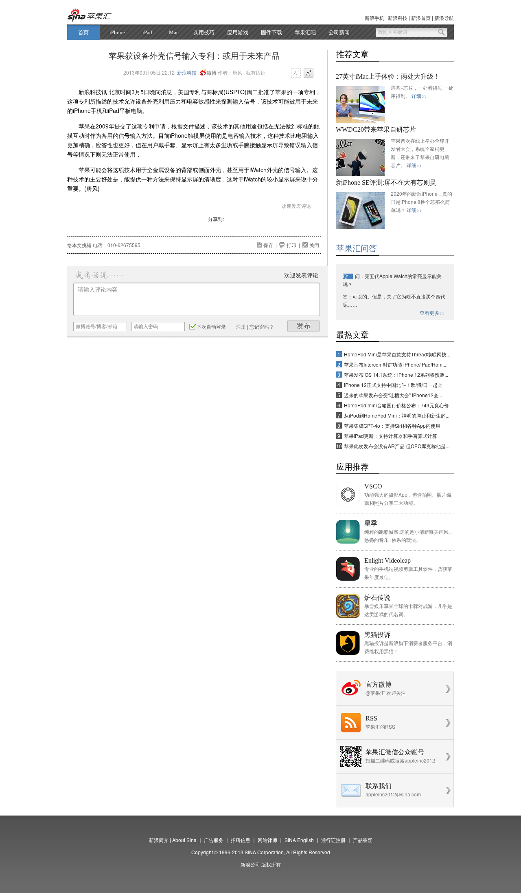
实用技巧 (204, 32)
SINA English (299, 839)
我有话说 (255, 72)
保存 (268, 244)
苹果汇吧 (305, 32)
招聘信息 (240, 839)
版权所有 (271, 864)
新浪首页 (421, 17)
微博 (212, 72)
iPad (147, 32)
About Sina (184, 839)
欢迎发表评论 (296, 205)
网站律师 (267, 839)
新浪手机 (374, 17)
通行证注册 (333, 839)
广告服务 (213, 839)
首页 (83, 32)
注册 (241, 326)
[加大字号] (308, 73)
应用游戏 (237, 32)
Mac (174, 32)
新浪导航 (444, 17)
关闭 (314, 244)
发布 (303, 326)
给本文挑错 (79, 244)
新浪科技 (397, 17)
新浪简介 (159, 839)
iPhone (117, 32)
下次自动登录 (211, 326)
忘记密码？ (262, 326)
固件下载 (271, 32)
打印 (291, 244)
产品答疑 (362, 839)
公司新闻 (339, 32)
